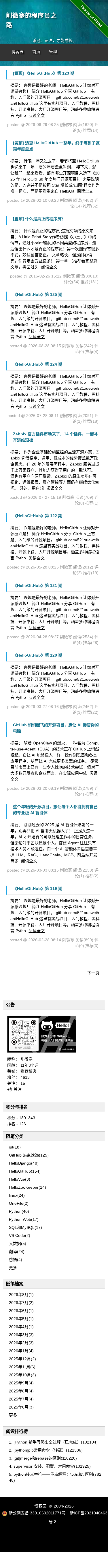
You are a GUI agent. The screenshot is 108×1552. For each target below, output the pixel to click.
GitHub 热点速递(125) (29, 1155)
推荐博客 (28, 1071)
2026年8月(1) (21, 1294)
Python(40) (19, 1211)
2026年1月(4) (21, 1351)
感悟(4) (15, 1259)
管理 (53, 52)
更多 (13, 1267)
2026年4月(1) (21, 1326)
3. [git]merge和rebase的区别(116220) (43, 1458)
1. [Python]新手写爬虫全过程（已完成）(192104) (53, 1442)
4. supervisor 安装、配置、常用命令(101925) (50, 1466)
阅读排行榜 (17, 1431)
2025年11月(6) (22, 1367)
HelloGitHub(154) (25, 1171)
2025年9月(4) (21, 1383)
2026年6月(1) (21, 1310)
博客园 (18, 52)
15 (22, 1083)
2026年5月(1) (21, 1318)
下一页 (93, 973)
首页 (36, 52)
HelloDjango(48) (24, 1163)
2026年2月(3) (21, 1342)
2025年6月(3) (21, 1407)
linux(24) (17, 1195)
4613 (25, 1077)
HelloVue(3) (19, 1179)
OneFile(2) (19, 1203)
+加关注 (14, 1089)
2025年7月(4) (21, 1399)
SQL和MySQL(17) (25, 1227)
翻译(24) (16, 1251)
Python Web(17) (24, 1219)
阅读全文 (37, 115)
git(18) (15, 1147)
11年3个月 (29, 1065)
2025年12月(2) (22, 1359)
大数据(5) (17, 1243)
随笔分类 (14, 1136)
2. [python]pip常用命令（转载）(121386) (46, 1450)
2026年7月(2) (21, 1302)
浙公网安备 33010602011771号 (37, 1513)
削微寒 (26, 1059)
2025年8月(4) (21, 1391)
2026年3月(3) (21, 1334)
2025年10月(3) (22, 1375)
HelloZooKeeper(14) (27, 1187)
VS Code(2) (19, 1235)
